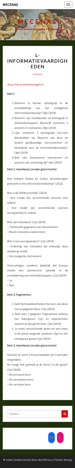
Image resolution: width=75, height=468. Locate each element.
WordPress (45, 459)
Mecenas (10, 4)
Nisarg (68, 459)
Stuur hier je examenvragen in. (25, 84)
